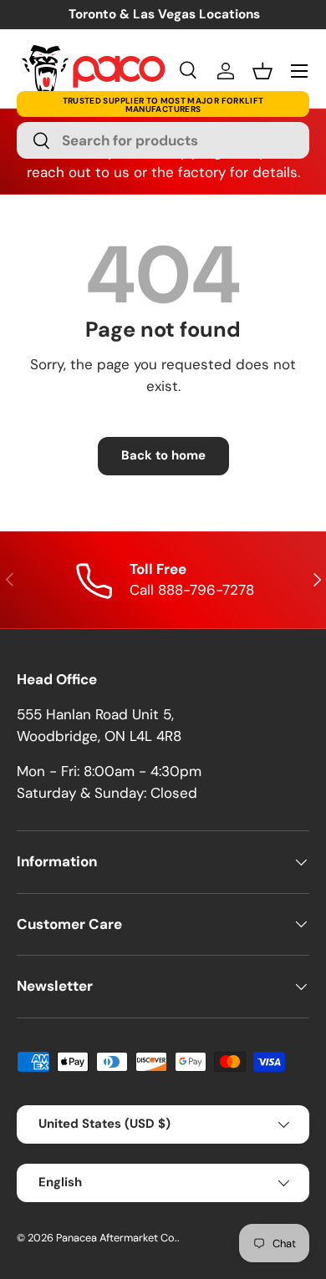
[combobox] (163, 140)
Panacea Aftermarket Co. (116, 1238)
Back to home (163, 455)
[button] (262, 71)
